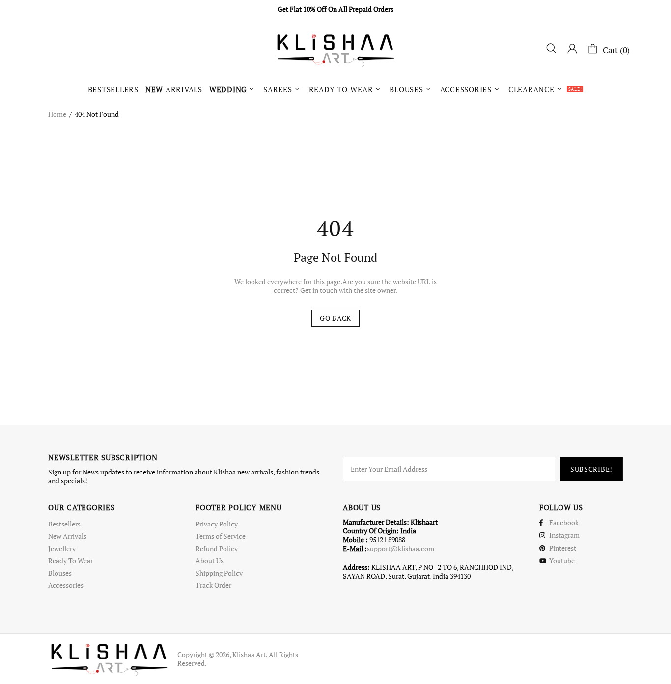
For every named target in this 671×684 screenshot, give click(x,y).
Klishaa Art (335, 49)
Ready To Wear (70, 560)
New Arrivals (67, 536)
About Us (210, 560)
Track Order (213, 585)
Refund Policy (217, 548)
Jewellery (62, 548)
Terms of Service (221, 536)
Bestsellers (64, 524)
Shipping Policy (219, 573)
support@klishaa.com (400, 548)
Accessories (66, 585)
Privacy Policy (217, 524)
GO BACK (335, 318)
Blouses (60, 573)
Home (57, 114)
